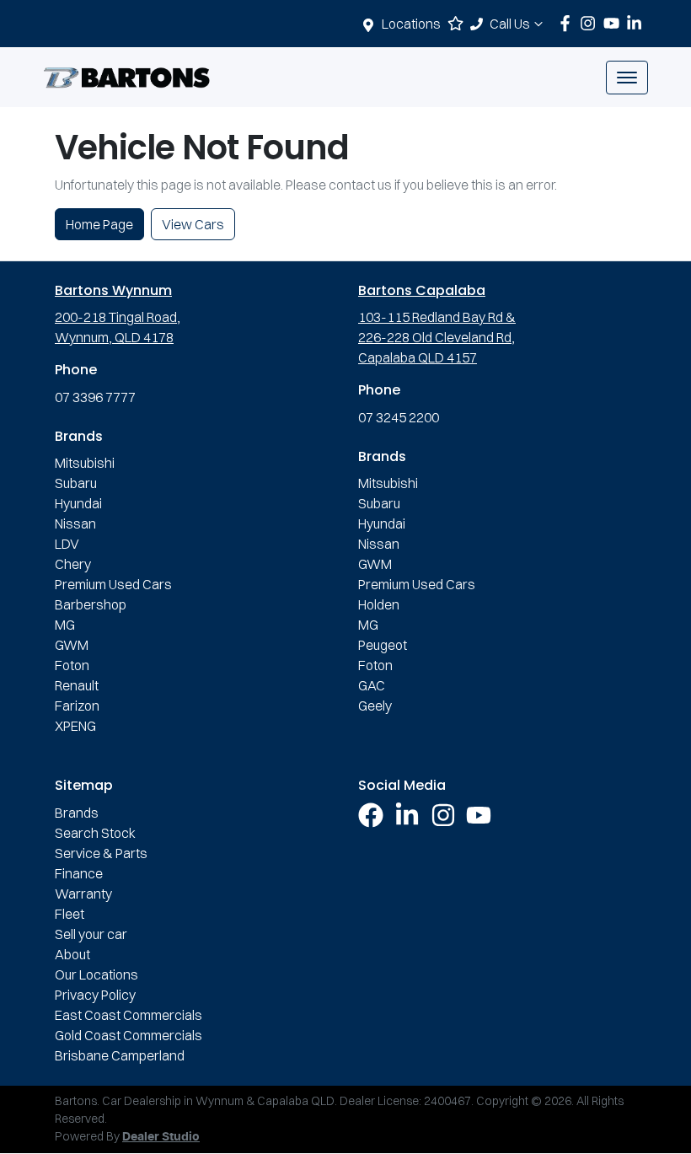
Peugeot (382, 644)
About (72, 954)
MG (65, 624)
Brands (77, 812)
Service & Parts (101, 853)
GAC (371, 685)
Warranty (83, 893)
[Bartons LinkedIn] (637, 23)
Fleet (69, 913)
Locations (411, 23)
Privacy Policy (95, 994)
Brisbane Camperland (120, 1055)
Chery (73, 564)
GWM (71, 644)
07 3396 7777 (95, 397)
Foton (72, 665)
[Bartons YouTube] (614, 23)
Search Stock (95, 832)
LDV (67, 543)
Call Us (510, 23)
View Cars (193, 224)
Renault (77, 685)
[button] (627, 77)
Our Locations (96, 974)
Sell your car (91, 934)
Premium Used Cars (113, 584)
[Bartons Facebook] (568, 23)
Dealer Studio (161, 1137)
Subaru (76, 483)
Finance (79, 873)
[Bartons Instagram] (591, 23)
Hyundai (78, 503)
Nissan (75, 523)
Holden (378, 604)
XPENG (75, 725)
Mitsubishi (85, 462)
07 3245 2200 (398, 417)
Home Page (99, 224)
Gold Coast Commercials (128, 1035)
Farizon (77, 705)
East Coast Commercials (128, 1014)
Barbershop (90, 604)
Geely (375, 705)
